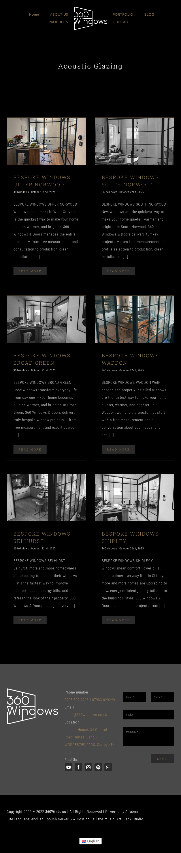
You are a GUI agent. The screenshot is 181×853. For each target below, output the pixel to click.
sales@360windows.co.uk (86, 714)
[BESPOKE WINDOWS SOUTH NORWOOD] (134, 121)
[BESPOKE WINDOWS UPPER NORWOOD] (46, 121)
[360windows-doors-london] (90, 8)
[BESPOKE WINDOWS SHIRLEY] (134, 477)
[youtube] (68, 767)
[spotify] (98, 767)
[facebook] (78, 767)
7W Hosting (80, 819)
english (37, 819)
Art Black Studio (130, 819)
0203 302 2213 (77, 699)
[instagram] (88, 767)
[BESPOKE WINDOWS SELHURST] (46, 477)
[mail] (108, 767)
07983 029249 (103, 699)
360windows (21, 192)
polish (52, 819)
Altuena (131, 811)
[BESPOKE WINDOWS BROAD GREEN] (46, 299)
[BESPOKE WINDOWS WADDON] (134, 299)
